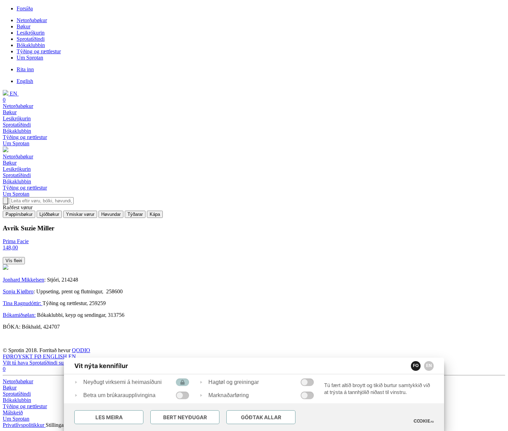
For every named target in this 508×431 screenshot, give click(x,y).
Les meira (109, 417)
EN (429, 365)
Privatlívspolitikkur (24, 425)
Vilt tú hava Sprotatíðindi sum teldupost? (47, 363)
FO (415, 365)
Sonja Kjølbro (18, 291)
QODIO (81, 350)
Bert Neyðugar (185, 417)
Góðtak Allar (261, 417)
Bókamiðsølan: (19, 315)
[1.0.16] (424, 421)
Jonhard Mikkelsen (23, 280)
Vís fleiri (14, 260)
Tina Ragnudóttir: (23, 303)
